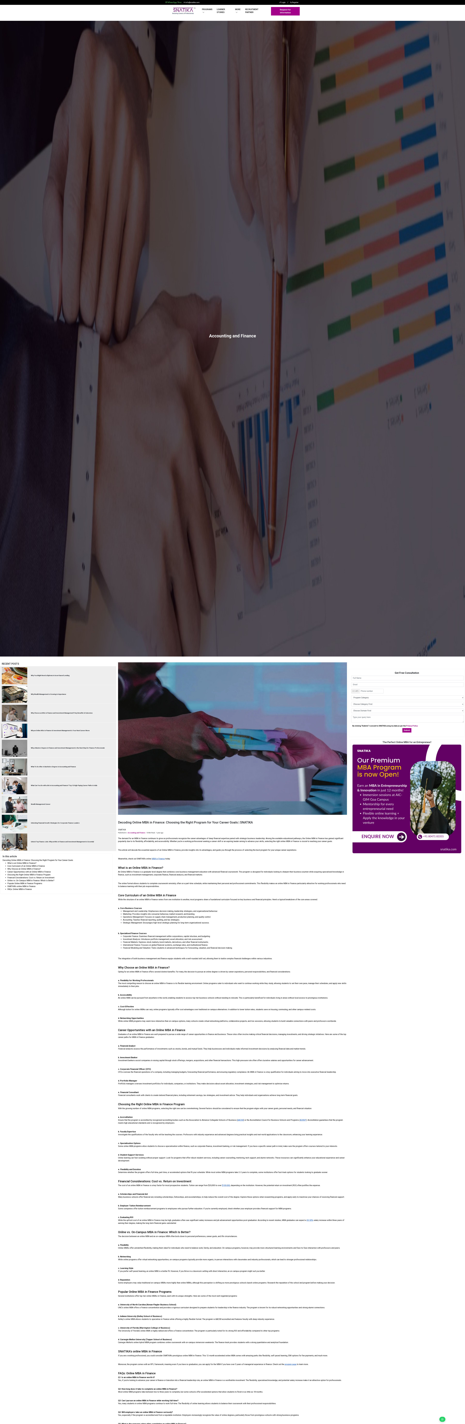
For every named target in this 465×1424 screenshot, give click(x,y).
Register (295, 2)
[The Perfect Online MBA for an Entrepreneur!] (407, 799)
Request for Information (285, 11)
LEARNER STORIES (221, 10)
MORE (237, 9)
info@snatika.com (192, 2)
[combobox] (355, 691)
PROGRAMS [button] (207, 9)
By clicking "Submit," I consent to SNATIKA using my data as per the (385, 726)
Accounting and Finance (136, 833)
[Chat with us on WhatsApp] (442, 1419)
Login (283, 2)
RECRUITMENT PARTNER (251, 10)
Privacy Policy (412, 726)
